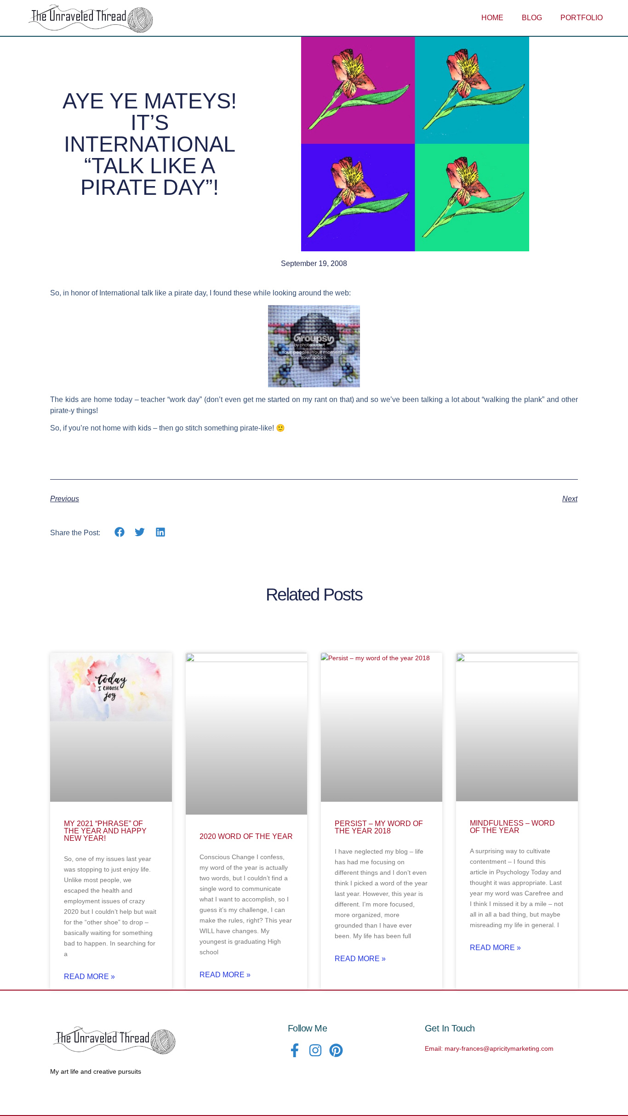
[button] (119, 532)
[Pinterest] (336, 1050)
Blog (532, 18)
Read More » (89, 976)
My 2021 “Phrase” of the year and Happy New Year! (105, 831)
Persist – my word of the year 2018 (379, 827)
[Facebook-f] (295, 1050)
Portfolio (581, 18)
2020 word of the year (246, 836)
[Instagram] (315, 1050)
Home (492, 18)
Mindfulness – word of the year (512, 826)
